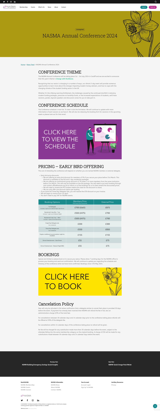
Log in (144, 7)
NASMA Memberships (28, 385)
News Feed (30, 65)
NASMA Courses (26, 390)
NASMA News (55, 385)
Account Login (85, 385)
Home (23, 65)
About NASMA (55, 387)
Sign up (152, 7)
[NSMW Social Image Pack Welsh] (120, 364)
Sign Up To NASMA (87, 387)
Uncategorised (80, 29)
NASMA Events (25, 387)
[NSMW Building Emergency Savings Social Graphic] (40, 364)
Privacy (113, 385)
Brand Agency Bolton (32, 408)
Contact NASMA (56, 390)
